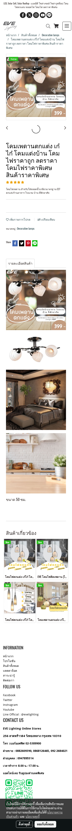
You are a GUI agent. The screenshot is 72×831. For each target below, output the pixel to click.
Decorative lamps (25, 228)
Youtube (8, 709)
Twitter (7, 700)
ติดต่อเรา (8, 680)
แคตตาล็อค (10, 670)
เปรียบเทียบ (47, 219)
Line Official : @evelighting (21, 714)
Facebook (9, 695)
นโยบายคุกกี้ (33, 816)
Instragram (10, 705)
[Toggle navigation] (66, 26)
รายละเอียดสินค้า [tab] (20, 263)
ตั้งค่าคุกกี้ (24, 824)
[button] (47, 26)
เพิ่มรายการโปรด (19, 219)
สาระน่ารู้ (9, 675)
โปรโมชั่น (9, 661)
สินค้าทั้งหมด (11, 666)
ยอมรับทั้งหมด (45, 824)
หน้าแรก (8, 656)
